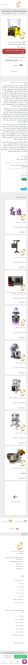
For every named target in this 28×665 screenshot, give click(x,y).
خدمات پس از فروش (19, 602)
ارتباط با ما (21, 583)
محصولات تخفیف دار (19, 632)
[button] (14, 533)
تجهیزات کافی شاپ (19, 13)
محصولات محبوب (20, 628)
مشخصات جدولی (19, 82)
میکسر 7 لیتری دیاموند (21, 222)
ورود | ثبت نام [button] (4, 4)
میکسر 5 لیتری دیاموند (21, 362)
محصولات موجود (20, 625)
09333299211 (19, 564)
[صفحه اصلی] (18, 4)
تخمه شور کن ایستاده (21, 257)
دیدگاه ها (12, 82)
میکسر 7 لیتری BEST (21, 327)
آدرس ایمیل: (24, 175)
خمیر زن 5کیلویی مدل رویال (19, 468)
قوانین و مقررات (20, 586)
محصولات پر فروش (19, 619)
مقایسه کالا (20, 60)
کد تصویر (25, 177)
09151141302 (19, 566)
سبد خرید (11, 663)
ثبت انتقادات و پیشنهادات (18, 599)
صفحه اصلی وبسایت (19, 580)
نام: (26, 172)
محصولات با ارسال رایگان (18, 635)
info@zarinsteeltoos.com (16, 561)
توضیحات (25, 82)
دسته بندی (17, 663)
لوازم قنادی (14, 13)
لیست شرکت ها (20, 593)
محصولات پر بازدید (19, 622)
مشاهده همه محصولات (15, 501)
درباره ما (22, 590)
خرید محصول (22, 232)
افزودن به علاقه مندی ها (11, 60)
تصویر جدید (24, 179)
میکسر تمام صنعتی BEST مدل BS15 (17, 397)
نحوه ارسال (21, 596)
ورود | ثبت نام (4, 663)
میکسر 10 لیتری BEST (20, 433)
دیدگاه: (25, 187)
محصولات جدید (20, 616)
